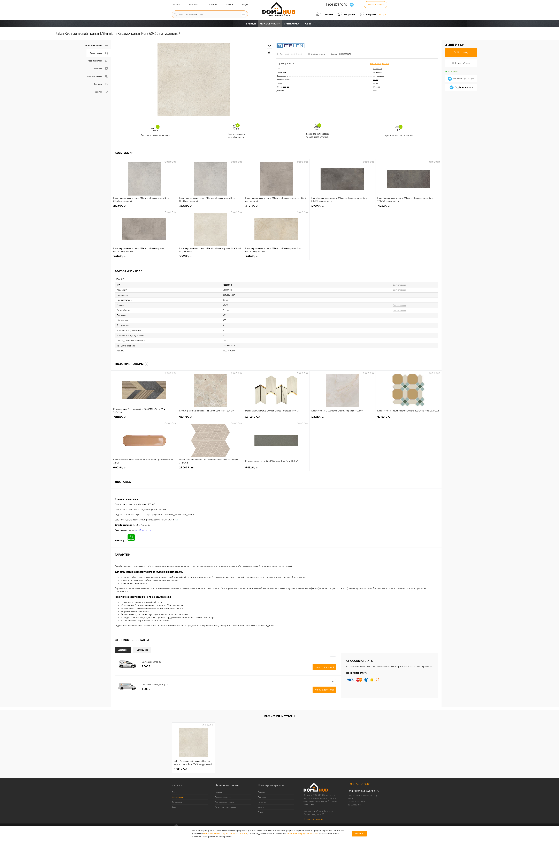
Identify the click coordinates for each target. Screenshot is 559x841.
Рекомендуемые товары (225, 807)
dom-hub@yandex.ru (367, 790)
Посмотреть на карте (313, 819)
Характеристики (95, 61)
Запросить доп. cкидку (463, 79)
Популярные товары (223, 797)
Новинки (218, 792)
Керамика (377, 69)
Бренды (175, 792)
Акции (245, 4)
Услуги (229, 4)
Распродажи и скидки (224, 802)
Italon (375, 80)
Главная (176, 4)
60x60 (375, 83)
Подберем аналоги (464, 87)
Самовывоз (142, 650)
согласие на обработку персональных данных (225, 833)
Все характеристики (379, 63)
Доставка (193, 4)
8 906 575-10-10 (336, 4)
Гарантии (98, 92)
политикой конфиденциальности (302, 833)
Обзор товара (96, 53)
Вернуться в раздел (93, 45)
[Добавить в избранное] (269, 46)
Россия (376, 87)
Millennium (378, 72)
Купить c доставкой (324, 667)
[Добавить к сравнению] (269, 52)
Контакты (212, 4)
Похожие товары (94, 76)
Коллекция (97, 68)
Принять (359, 833)
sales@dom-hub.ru (143, 530)
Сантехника (177, 802)
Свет (174, 807)
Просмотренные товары (279, 716)
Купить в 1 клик (462, 63)
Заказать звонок (376, 4)
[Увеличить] (194, 79)
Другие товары (399, 285)
